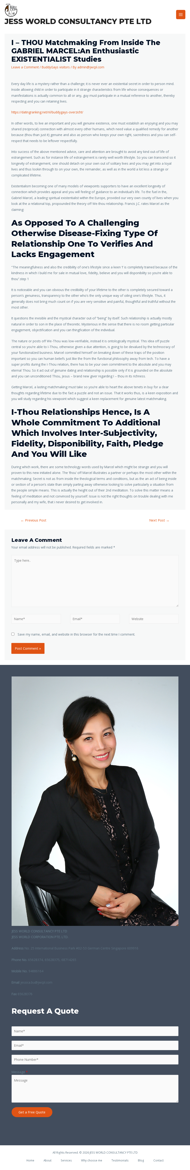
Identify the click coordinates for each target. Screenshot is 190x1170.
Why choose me (91, 1160)
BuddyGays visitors (56, 67)
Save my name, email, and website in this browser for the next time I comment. (76, 634)
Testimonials (120, 1160)
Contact (158, 1160)
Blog (141, 1160)
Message (20, 1072)
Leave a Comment (25, 67)
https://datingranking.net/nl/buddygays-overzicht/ (47, 112)
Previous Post (33, 520)
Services (66, 1160)
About (47, 1160)
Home (30, 1160)
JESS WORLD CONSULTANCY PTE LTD (78, 21)
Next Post (159, 520)
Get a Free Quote (32, 1112)
